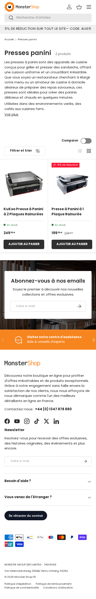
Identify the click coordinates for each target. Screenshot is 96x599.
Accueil (9, 39)
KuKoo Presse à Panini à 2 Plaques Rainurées (23, 212)
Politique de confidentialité (21, 588)
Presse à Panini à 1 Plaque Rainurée (68, 212)
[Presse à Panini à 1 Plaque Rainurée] (72, 183)
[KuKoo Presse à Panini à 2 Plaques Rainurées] (24, 183)
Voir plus (11, 114)
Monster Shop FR (25, 577)
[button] (79, 7)
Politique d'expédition (17, 584)
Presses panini (27, 39)
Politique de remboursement (53, 584)
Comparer (70, 140)
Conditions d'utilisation (58, 588)
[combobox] (48, 18)
